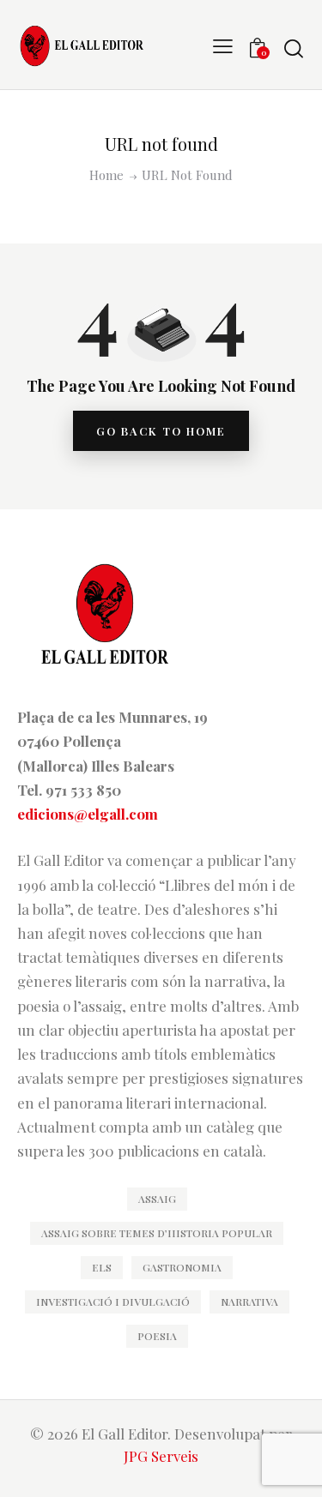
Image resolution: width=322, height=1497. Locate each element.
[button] (223, 44)
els (102, 1267)
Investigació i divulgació (113, 1301)
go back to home (161, 431)
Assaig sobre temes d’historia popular (156, 1233)
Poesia (157, 1336)
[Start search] (294, 48)
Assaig (157, 1198)
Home (106, 175)
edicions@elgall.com (87, 813)
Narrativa (249, 1301)
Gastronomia (182, 1267)
